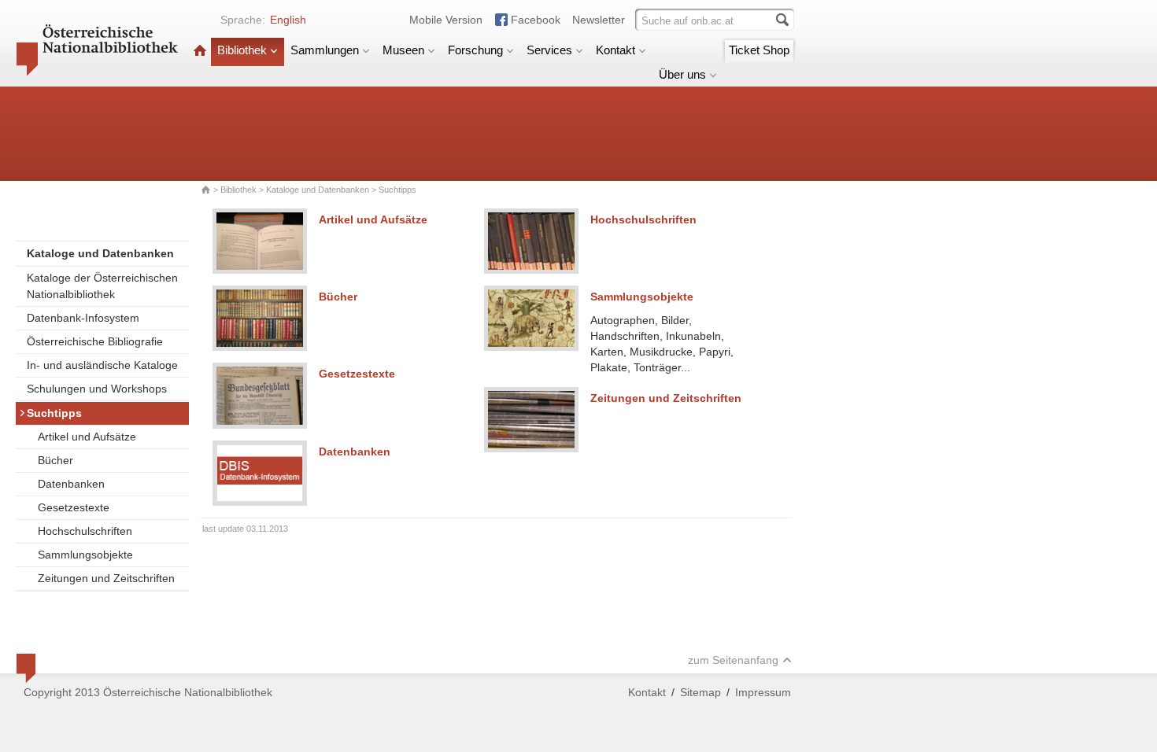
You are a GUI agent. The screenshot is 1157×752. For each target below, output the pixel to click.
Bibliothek (242, 50)
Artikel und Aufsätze (87, 436)
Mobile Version (445, 19)
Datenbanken (71, 483)
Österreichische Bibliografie (95, 341)
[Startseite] (200, 50)
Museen (403, 50)
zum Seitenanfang (733, 660)
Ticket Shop (759, 50)
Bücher (55, 460)
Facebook (535, 19)
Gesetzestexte (73, 507)
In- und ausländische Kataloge (102, 365)
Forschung (475, 50)
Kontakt (615, 50)
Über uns (682, 74)
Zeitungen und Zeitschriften (106, 578)
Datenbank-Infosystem (83, 317)
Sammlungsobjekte (85, 554)
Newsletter (598, 19)
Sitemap (700, 692)
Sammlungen (324, 50)
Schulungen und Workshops (97, 388)
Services (549, 50)
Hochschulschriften (85, 531)
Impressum (763, 692)
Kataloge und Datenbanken (317, 189)
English (288, 19)
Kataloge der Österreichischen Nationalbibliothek (102, 285)
